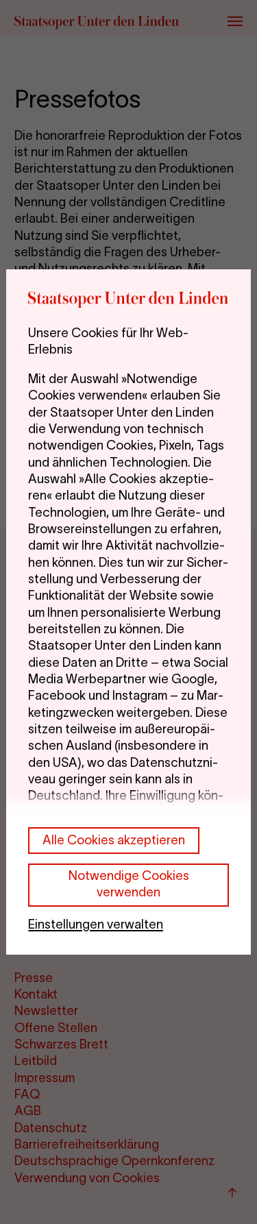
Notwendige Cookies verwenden (129, 883)
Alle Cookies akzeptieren (113, 840)
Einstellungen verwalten (95, 924)
